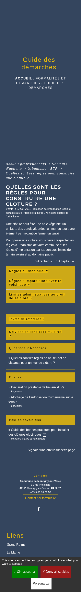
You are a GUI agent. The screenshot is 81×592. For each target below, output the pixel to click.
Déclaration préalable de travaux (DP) (37, 387)
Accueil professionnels (26, 164)
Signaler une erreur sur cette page (51, 450)
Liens (15, 535)
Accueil (23, 78)
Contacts (40, 475)
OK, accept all (26, 571)
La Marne (13, 552)
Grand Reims (16, 544)
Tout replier (43, 261)
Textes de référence (25, 319)
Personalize (41, 583)
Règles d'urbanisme (27, 271)
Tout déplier (64, 261)
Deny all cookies (57, 571)
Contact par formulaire (40, 498)
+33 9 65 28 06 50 (40, 492)
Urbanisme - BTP (43, 168)
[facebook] (40, 509)
